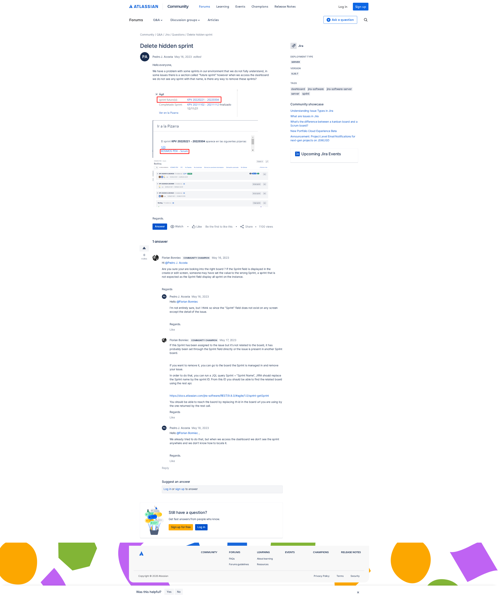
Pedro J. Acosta (163, 56)
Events (240, 6)
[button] (195, 103)
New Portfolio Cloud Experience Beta (313, 131)
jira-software (316, 89)
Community (178, 6)
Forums (204, 6)
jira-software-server (339, 89)
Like (172, 329)
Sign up (360, 6)
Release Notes (285, 6)
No (179, 591)
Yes (169, 591)
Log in (342, 6)
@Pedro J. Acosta (176, 262)
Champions (260, 6)
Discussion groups (184, 20)
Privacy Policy (322, 575)
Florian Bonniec (171, 257)
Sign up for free (181, 527)
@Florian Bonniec (187, 301)
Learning (222, 6)
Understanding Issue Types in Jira (311, 110)
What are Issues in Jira (304, 116)
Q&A (156, 20)
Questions (178, 34)
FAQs (232, 558)
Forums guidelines (239, 564)
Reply (165, 468)
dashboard (298, 89)
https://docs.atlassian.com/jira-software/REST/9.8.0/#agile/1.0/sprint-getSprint (219, 395)
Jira (167, 34)
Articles (213, 20)
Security (355, 575)
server (295, 93)
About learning (265, 558)
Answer (160, 226)
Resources (262, 564)
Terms (340, 575)
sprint (305, 93)
